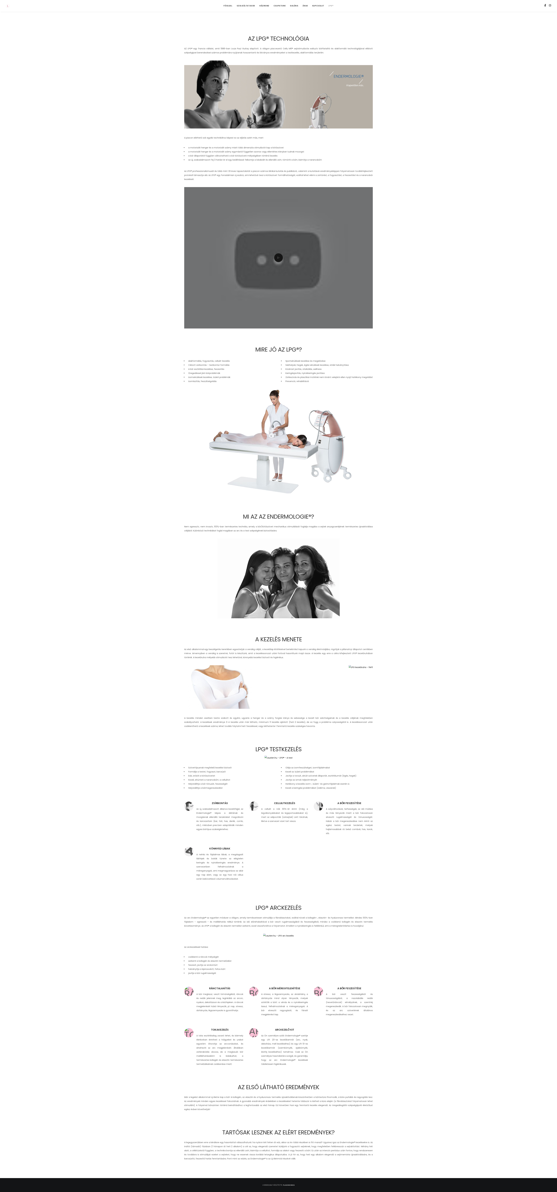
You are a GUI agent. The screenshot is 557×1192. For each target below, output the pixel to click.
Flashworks (289, 1185)
